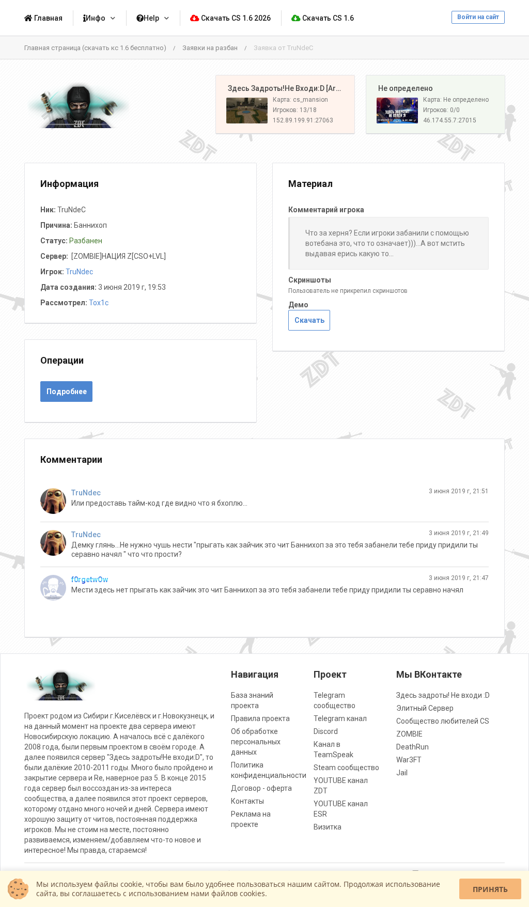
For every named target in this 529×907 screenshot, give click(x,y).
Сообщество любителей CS (442, 721)
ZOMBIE (409, 734)
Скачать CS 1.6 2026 (235, 18)
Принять (490, 889)
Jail (402, 773)
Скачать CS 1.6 (327, 18)
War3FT (409, 760)
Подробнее (66, 391)
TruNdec (79, 272)
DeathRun (412, 747)
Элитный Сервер (425, 708)
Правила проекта (260, 718)
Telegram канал (340, 718)
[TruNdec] (55, 501)
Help (151, 18)
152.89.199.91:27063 (303, 120)
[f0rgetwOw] (55, 588)
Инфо (95, 18)
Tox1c (98, 303)
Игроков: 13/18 (295, 110)
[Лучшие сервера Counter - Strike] (78, 104)
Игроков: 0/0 (441, 110)
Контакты (247, 801)
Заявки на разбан (210, 48)
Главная (48, 18)
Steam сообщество (346, 767)
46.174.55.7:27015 (449, 120)
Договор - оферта (261, 788)
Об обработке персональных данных (256, 741)
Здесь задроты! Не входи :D (443, 695)
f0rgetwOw (89, 579)
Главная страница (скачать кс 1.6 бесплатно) (95, 48)
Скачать (309, 320)
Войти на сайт (478, 17)
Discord (326, 731)
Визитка (327, 827)
